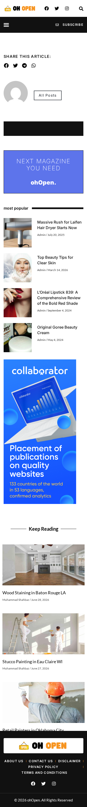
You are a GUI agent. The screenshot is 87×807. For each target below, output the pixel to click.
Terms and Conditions (44, 772)
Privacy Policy (43, 767)
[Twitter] (57, 8)
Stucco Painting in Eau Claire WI (32, 661)
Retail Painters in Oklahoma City (33, 730)
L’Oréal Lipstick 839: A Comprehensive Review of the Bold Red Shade (58, 298)
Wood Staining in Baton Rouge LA (34, 592)
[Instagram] (67, 8)
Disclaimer (69, 761)
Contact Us (41, 761)
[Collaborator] (40, 502)
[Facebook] (46, 8)
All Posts (48, 95)
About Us (13, 761)
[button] (6, 24)
